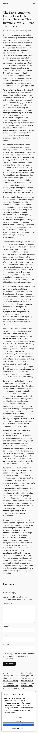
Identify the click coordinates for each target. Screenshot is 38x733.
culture (5, 3)
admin (17, 31)
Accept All (18, 725)
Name (6, 626)
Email (6, 635)
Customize (19, 717)
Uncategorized (26, 31)
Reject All (18, 721)
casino (31, 86)
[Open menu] (34, 3)
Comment (7, 604)
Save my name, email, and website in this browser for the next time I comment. (20, 656)
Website (6, 644)
